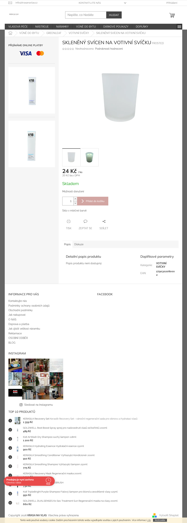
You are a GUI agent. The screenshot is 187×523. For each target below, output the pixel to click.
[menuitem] (18, 27)
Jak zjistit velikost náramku (24, 328)
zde (149, 520)
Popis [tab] (67, 244)
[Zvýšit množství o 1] (75, 199)
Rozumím (160, 520)
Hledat (114, 15)
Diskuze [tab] (78, 244)
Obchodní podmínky (20, 310)
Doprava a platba (18, 324)
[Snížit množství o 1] (75, 203)
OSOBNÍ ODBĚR (18, 338)
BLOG (11, 342)
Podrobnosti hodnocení (109, 48)
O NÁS (12, 319)
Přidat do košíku (95, 201)
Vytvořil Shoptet (169, 515)
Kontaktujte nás (90, 2)
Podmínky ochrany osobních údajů (28, 305)
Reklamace (15, 333)
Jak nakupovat (17, 314)
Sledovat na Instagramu (38, 404)
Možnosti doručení (73, 191)
